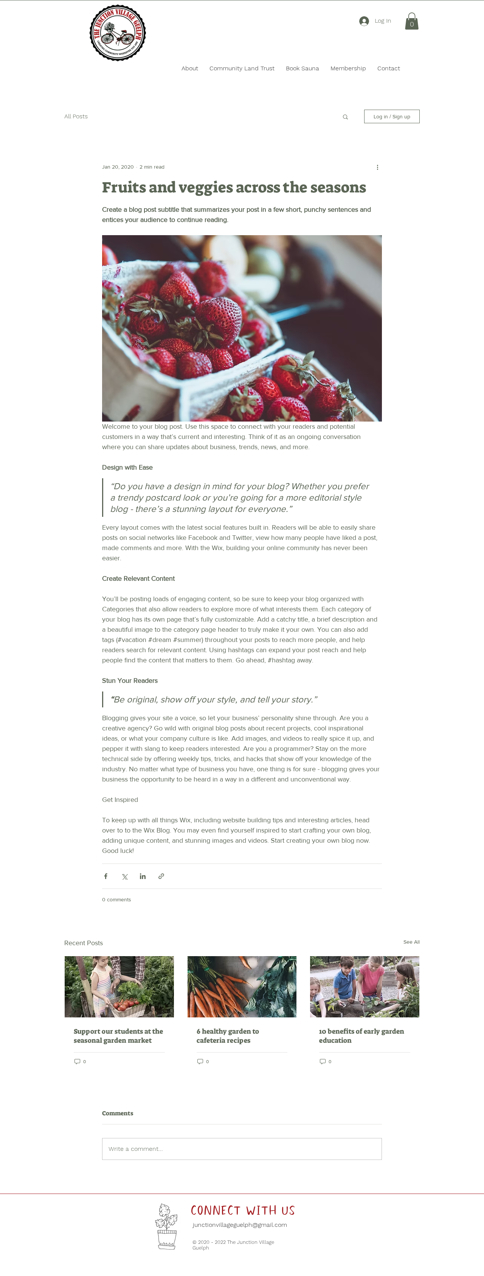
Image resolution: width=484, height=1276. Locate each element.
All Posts (76, 116)
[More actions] (377, 166)
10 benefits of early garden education (361, 1036)
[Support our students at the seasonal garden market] (119, 986)
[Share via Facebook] (105, 876)
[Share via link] (161, 876)
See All (411, 942)
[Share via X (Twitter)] (124, 876)
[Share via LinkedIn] (142, 876)
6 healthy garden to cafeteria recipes (228, 1036)
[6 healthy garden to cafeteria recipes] (242, 986)
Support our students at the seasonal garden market (118, 1036)
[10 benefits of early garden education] (364, 986)
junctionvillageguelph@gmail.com (239, 1224)
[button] (412, 20)
